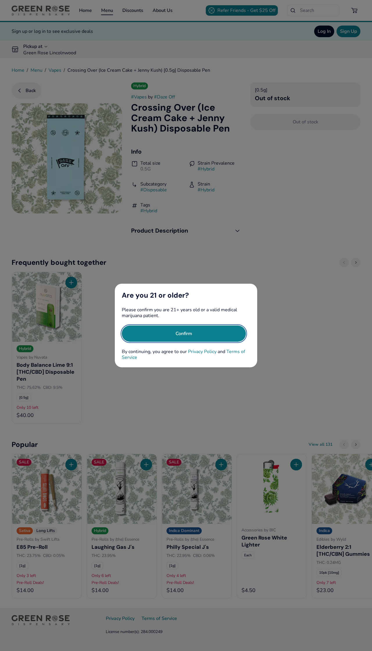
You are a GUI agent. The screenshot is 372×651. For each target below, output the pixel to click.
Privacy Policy (202, 351)
